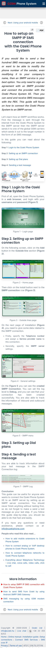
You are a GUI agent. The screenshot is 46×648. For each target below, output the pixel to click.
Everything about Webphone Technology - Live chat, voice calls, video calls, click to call (25, 563)
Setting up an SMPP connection (23, 153)
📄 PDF (40, 30)
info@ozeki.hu (7, 631)
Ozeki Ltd (37, 628)
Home (4, 636)
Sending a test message (20, 165)
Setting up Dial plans (18, 159)
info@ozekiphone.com (13, 528)
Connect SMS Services (27, 639)
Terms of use (16, 645)
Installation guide (30, 636)
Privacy (4, 645)
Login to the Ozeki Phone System (23, 147)
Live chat (21, 631)
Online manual (14, 636)
